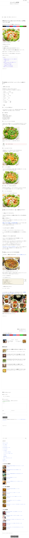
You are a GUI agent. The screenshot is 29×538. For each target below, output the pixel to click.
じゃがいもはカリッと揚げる (7, 64)
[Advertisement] (14, 11)
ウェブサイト (4, 413)
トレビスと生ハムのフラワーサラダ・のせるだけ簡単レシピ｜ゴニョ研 (16, 354)
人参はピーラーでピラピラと (7, 63)
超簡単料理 (5, 456)
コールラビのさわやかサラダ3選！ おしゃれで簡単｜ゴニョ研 (14, 364)
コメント (4, 402)
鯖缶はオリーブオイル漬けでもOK (8, 65)
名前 (3, 410)
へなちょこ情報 (5, 444)
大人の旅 (4, 459)
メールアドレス (12, 410)
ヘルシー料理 (5, 450)
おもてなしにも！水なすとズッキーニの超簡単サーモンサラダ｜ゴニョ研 (16, 369)
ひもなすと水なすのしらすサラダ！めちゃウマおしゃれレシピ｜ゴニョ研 (16, 359)
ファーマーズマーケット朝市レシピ (7, 453)
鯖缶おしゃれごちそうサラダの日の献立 (8, 66)
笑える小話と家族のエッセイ (6, 447)
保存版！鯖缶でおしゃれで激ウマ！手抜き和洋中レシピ (10, 246)
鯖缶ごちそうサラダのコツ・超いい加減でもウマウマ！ (9, 62)
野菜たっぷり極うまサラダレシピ (16, 24)
